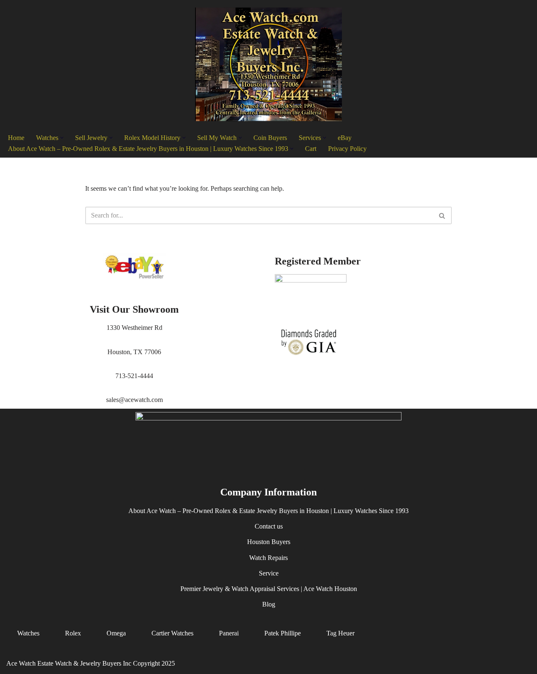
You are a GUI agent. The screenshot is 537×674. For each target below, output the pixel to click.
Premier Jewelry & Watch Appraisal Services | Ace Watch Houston (268, 588)
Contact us (269, 526)
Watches (28, 633)
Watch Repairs (268, 557)
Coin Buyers (270, 137)
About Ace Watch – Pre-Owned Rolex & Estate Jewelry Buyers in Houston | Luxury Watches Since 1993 (268, 511)
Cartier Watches (172, 633)
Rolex (73, 633)
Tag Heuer (340, 633)
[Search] (442, 215)
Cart (310, 148)
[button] (61, 137)
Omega (116, 633)
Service (269, 573)
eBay (345, 137)
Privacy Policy (347, 148)
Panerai (229, 633)
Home (16, 137)
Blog (268, 604)
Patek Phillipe (282, 633)
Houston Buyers (268, 542)
